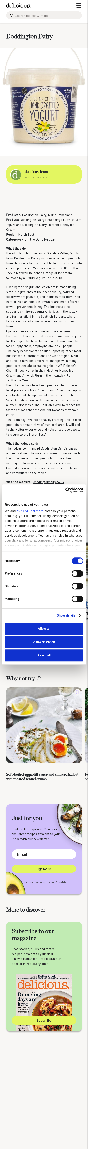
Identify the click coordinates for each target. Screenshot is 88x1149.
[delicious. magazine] (18, 5)
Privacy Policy (61, 882)
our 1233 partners (30, 511)
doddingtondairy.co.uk (48, 482)
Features (30, 177)
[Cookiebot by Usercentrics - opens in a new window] (65, 490)
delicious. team (36, 172)
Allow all (44, 628)
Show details (66, 615)
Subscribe (44, 1020)
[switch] (77, 573)
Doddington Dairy (34, 214)
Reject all (44, 655)
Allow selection (44, 642)
